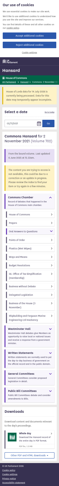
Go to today (49, 112)
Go (48, 123)
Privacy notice (9, 478)
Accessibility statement (13, 482)
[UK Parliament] (10, 61)
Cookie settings (29, 52)
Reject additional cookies (29, 44)
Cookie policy (8, 470)
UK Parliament (9, 82)
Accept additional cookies (30, 35)
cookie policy (13, 28)
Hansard (11, 70)
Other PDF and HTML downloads (28, 455)
